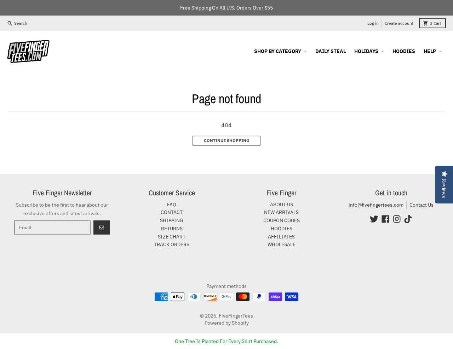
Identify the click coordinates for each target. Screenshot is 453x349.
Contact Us (421, 205)
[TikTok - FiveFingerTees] (408, 219)
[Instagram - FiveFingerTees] (396, 219)
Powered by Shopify (227, 323)
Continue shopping (227, 140)
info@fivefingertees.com (376, 205)
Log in (373, 23)
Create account (399, 23)
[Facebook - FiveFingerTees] (385, 219)
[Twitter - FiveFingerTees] (374, 219)
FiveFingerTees (236, 316)
